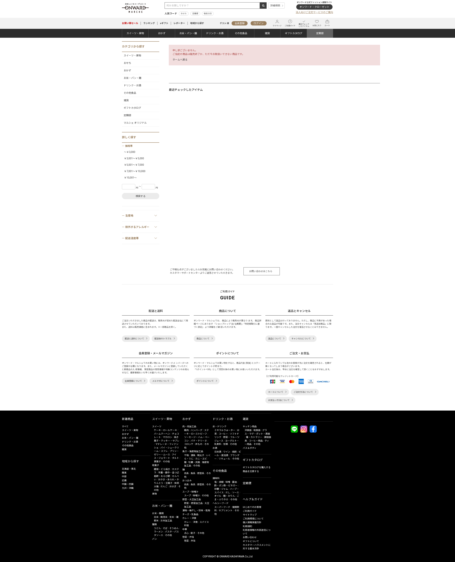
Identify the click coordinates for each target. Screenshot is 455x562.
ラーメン (158, 531)
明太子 (200, 455)
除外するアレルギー (137, 227)
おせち (184, 13)
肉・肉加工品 (189, 426)
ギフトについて (251, 541)
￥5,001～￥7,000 (134, 164)
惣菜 (186, 540)
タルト (175, 458)
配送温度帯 (132, 238)
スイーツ (156, 426)
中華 (184, 529)
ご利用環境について (253, 518)
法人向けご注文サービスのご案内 (314, 12)
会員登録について (133, 381)
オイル (217, 496)
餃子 (193, 533)
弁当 (193, 540)
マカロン (167, 437)
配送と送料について (134, 338)
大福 (156, 486)
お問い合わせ (250, 537)
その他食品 (241, 33)
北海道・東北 (129, 469)
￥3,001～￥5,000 (134, 158)
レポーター (179, 23)
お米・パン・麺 (188, 33)
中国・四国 (127, 484)
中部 (124, 476)
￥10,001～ (130, 177)
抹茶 (176, 483)
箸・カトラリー (254, 437)
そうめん (174, 528)
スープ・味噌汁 (190, 491)
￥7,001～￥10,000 (134, 171)
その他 (166, 461)
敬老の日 (208, 13)
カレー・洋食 (189, 518)
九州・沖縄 (127, 488)
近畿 (124, 480)
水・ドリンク (219, 426)
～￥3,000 (129, 152)
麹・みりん (229, 496)
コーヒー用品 (256, 440)
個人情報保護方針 (252, 522)
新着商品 (127, 419)
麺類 (154, 524)
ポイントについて (205, 381)
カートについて (275, 392)
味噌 (228, 482)
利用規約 (247, 526)
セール (130, 23)
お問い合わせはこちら (260, 271)
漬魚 (193, 455)
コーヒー (223, 433)
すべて (125, 426)
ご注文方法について (303, 392)
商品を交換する (251, 471)
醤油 (234, 482)
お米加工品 (166, 520)
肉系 (186, 473)
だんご (163, 486)
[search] (263, 5)
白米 (156, 517)
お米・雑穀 (158, 513)
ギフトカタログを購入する (257, 467)
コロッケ (188, 444)
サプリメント (225, 510)
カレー (187, 522)
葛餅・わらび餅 (162, 476)
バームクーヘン (162, 433)
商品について (203, 338)
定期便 (195, 13)
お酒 (215, 448)
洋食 (195, 522)
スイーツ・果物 (135, 33)
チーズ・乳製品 (190, 514)
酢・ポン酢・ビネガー (225, 485)
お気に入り (316, 26)
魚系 (193, 473)
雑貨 (267, 33)
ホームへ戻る (180, 59)
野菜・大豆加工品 (191, 499)
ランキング (149, 23)
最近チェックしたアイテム (304, 25)
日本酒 (217, 451)
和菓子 (155, 465)
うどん (157, 528)
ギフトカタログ (293, 33)
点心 (186, 533)
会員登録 (240, 23)
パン (154, 539)
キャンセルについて (301, 338)
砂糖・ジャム (221, 489)
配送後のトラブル (163, 338)
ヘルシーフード (221, 503)
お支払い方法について (279, 400)
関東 (124, 472)
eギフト (164, 23)
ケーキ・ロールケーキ (165, 430)
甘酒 (225, 444)
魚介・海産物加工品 (192, 451)
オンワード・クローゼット (314, 7)
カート (327, 26)
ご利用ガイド (290, 26)
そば (165, 528)
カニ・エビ (201, 458)
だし (228, 492)
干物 (186, 455)
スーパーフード (222, 507)
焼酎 (234, 451)
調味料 (216, 478)
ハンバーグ (196, 430)
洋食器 (248, 430)
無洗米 (163, 517)
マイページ (277, 26)
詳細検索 (275, 5)
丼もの (198, 444)
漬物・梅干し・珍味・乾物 (196, 510)
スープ (187, 495)
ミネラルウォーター (224, 430)
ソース (235, 492)
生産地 (129, 215)
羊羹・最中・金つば (168, 472)
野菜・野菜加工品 (193, 503)
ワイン (226, 451)
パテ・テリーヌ (199, 440)
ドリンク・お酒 (214, 33)
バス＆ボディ (249, 448)
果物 (154, 493)
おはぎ (172, 486)
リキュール (224, 458)
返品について (274, 338)
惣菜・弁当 (188, 537)
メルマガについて (160, 381)
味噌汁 (196, 495)
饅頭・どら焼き (162, 469)
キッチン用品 (250, 426)
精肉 (186, 430)
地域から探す (197, 23)
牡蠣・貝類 (194, 462)
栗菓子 (157, 461)
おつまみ (187, 480)
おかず (161, 33)
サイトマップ (250, 514)
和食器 (256, 430)
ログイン (259, 23)
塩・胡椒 (219, 482)
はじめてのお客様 (252, 507)
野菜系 (200, 473)
